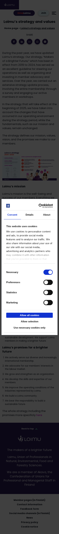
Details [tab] (30, 214)
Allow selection (29, 321)
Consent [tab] (12, 214)
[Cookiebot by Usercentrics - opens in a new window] (40, 206)
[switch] (48, 282)
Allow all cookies (29, 315)
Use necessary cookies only (29, 327)
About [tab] (46, 214)
